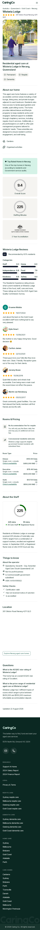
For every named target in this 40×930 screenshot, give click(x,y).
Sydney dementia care (12, 819)
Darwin (5, 893)
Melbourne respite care (12, 801)
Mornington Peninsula (11, 909)
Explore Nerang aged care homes (16, 653)
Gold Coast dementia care (13, 830)
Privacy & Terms (9, 785)
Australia (6, 8)
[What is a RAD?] (36, 463)
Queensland (15, 8)
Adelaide (6, 858)
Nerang (34, 8)
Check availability (10, 463)
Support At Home (10, 766)
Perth (5, 862)
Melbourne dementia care (13, 823)
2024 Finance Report (11, 774)
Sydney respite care (11, 797)
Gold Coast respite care (12, 808)
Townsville (7, 890)
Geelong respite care (11, 805)
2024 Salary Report (10, 770)
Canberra (6, 874)
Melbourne (7, 847)
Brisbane (6, 850)
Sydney (6, 843)
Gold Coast (26, 8)
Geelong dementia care (12, 827)
